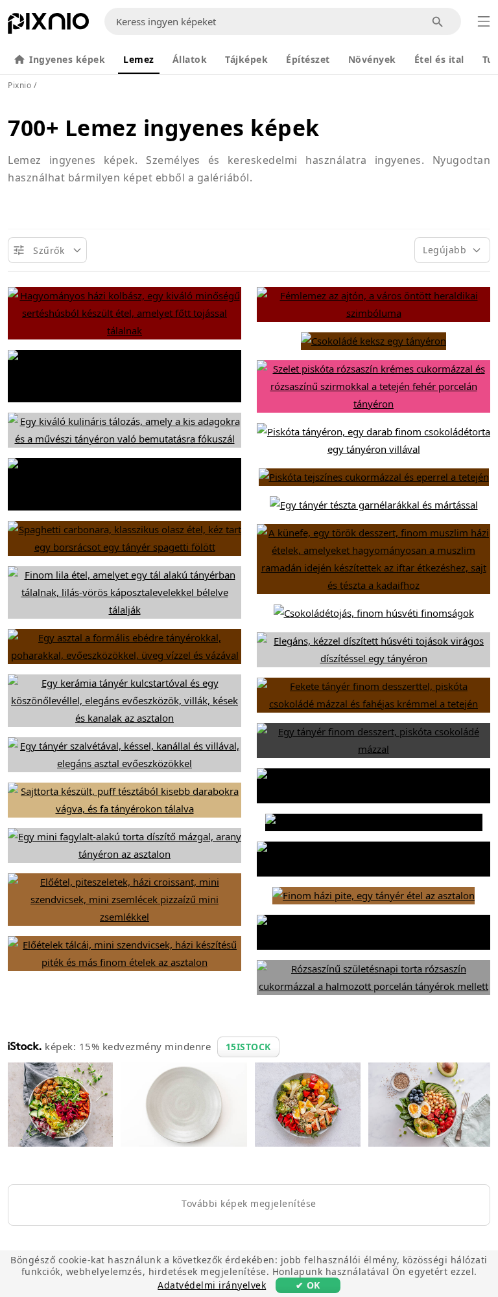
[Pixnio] (48, 26)
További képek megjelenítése (249, 1203)
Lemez (138, 59)
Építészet (308, 59)
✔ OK (308, 1285)
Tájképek (246, 59)
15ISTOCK (248, 1046)
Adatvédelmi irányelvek (212, 1285)
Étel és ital (439, 59)
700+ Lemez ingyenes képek (164, 128)
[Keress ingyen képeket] (438, 21)
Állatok (190, 59)
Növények (372, 59)
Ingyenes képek (67, 59)
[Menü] (483, 21)
